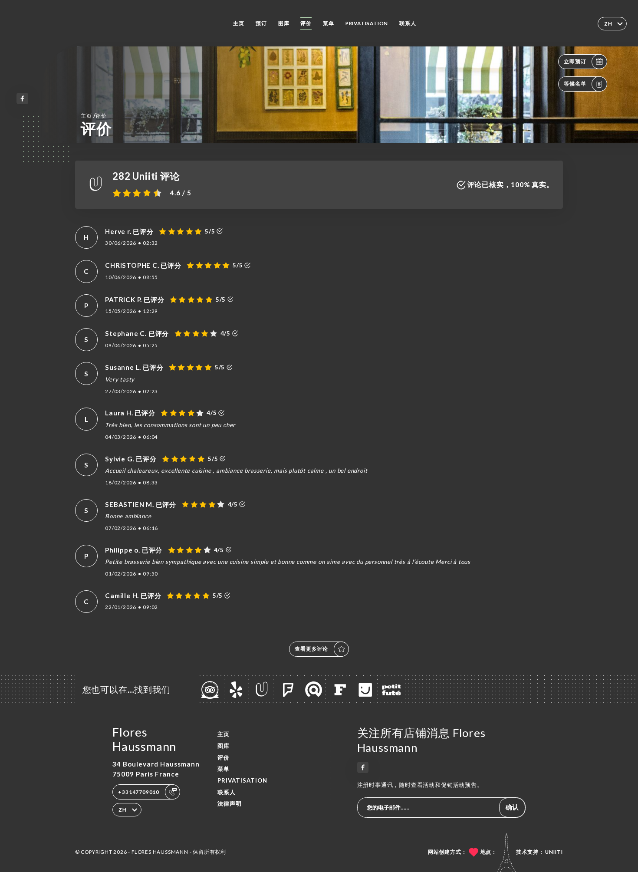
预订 (261, 23)
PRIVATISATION (366, 23)
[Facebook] (22, 99)
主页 (238, 23)
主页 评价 (94, 115)
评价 (306, 23)
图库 (283, 23)
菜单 (328, 23)
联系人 (407, 23)
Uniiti (554, 852)
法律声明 (229, 803)
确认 (512, 807)
